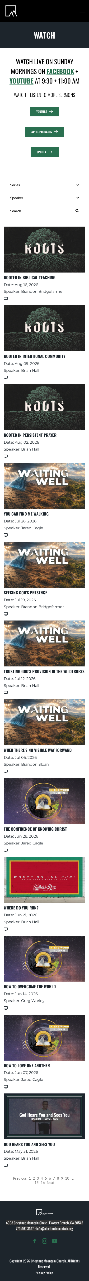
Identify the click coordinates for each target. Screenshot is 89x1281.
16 (43, 1182)
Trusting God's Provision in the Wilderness (44, 671)
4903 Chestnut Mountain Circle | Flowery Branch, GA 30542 (44, 1222)
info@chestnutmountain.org (54, 1228)
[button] (82, 11)
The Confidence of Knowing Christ (35, 829)
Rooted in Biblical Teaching (30, 277)
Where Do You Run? (21, 908)
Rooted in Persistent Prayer (30, 435)
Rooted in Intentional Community (34, 356)
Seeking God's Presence (25, 593)
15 (36, 1182)
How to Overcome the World (30, 986)
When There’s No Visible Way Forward (38, 750)
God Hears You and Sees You (29, 1144)
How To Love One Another (27, 1065)
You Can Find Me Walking (26, 514)
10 (67, 1178)
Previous (20, 1178)
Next (51, 1182)
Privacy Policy (45, 1272)
